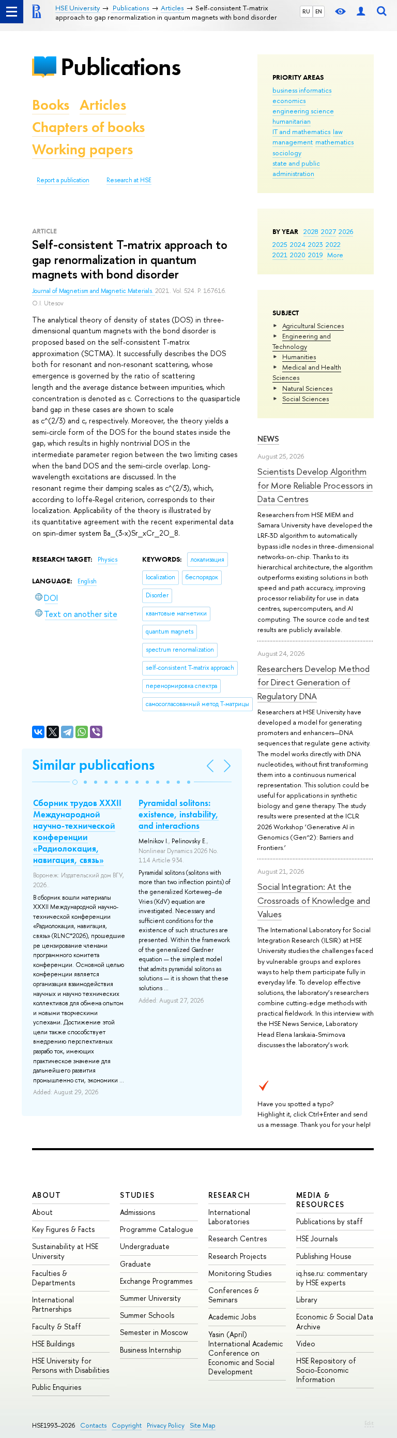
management (292, 141)
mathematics (334, 141)
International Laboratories (229, 1216)
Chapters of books (88, 127)
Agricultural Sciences (313, 325)
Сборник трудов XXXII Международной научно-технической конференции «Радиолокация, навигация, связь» (77, 831)
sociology (286, 152)
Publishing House (324, 1256)
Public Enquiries (56, 1387)
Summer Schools (147, 1315)
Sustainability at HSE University (65, 1250)
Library (306, 1299)
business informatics (301, 90)
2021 (279, 254)
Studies (137, 1195)
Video (305, 1343)
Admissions (137, 1212)
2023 (315, 244)
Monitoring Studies (239, 1273)
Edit (369, 1423)
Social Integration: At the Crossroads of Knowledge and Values (313, 900)
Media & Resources (320, 1199)
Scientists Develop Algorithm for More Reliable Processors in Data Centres (315, 485)
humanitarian (291, 121)
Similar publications (93, 765)
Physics (107, 559)
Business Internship (150, 1350)
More (335, 254)
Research (229, 1195)
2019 (315, 254)
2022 (333, 244)
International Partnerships (53, 1304)
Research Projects (237, 1256)
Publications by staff (329, 1221)
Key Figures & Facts (63, 1229)
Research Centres (237, 1238)
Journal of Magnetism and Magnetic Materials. (93, 291)
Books (50, 105)
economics (289, 100)
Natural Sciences (307, 388)
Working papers (82, 149)
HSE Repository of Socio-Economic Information (326, 1370)
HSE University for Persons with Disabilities (70, 1365)
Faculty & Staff (56, 1326)
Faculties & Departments (53, 1277)
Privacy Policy (166, 1425)
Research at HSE (128, 180)
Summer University (150, 1298)
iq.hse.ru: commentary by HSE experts (332, 1277)
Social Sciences (305, 398)
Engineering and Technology (301, 341)
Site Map (203, 1425)
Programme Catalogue (156, 1229)
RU (306, 11)
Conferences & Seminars (233, 1294)
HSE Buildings (53, 1343)
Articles (103, 105)
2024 (298, 244)
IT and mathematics (301, 131)
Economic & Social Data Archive (334, 1321)
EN (318, 11)
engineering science (303, 110)
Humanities (299, 356)
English (87, 581)
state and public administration (296, 168)
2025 (279, 244)
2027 (328, 231)
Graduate (135, 1264)
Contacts (93, 1425)
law (338, 131)
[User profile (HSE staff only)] (361, 11)
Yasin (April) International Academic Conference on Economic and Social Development (245, 1353)
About (46, 1195)
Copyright (127, 1425)
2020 (298, 254)
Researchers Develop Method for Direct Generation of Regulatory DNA (313, 682)
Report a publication (63, 180)
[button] (75, 782)
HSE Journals (317, 1238)
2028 (310, 231)
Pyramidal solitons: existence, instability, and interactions (179, 814)
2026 (346, 231)
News (268, 438)
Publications (120, 66)
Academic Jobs (232, 1317)
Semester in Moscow (154, 1332)
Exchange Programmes (156, 1281)
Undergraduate (145, 1246)
